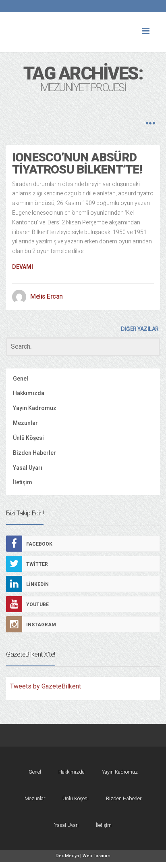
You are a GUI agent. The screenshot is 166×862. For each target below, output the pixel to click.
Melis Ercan (46, 296)
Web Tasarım (96, 855)
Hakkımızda (28, 393)
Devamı (22, 267)
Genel (20, 378)
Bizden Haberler (34, 453)
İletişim (22, 482)
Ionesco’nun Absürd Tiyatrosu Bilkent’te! (77, 163)
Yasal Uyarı (27, 467)
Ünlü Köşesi (28, 438)
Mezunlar (25, 423)
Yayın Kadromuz (34, 408)
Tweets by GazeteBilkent (45, 686)
